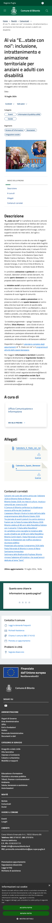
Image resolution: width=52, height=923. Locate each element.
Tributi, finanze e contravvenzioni (15, 779)
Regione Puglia (10, 2)
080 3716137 (15, 837)
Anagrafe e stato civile (10, 748)
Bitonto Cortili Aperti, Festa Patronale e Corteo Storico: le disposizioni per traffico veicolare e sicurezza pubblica (23, 539)
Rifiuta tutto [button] (26, 913)
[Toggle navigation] (4, 10)
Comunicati (24, 21)
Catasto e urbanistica (10, 757)
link (3, 902)
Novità (14, 21)
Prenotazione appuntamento (13, 861)
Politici (4, 730)
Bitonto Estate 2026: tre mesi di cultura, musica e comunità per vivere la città (24, 503)
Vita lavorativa (7, 751)
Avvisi (4, 806)
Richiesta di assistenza (11, 870)
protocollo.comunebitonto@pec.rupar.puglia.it (25, 849)
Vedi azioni (21, 104)
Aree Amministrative (10, 721)
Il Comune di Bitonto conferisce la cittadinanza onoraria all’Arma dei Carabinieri (23, 509)
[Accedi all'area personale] (42, 3)
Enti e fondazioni (8, 727)
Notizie (4, 800)
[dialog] (26, 903)
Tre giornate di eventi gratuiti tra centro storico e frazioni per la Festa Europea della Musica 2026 (24, 521)
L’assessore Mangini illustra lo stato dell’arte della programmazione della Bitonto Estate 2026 (24, 515)
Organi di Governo (9, 718)
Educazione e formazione (11, 773)
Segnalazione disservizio (11, 864)
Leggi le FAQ (6, 867)
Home (5, 21)
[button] (25, 918)
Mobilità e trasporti (9, 760)
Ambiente (5, 782)
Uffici (3, 724)
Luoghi (4, 821)
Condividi (8, 104)
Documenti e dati (8, 736)
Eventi (4, 818)
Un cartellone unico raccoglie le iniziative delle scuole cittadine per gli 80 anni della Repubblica (23, 532)
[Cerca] (46, 10)
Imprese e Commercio (10, 754)
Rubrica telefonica (9, 840)
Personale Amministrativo (12, 733)
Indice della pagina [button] (15, 180)
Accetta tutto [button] (26, 908)
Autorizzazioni (7, 788)
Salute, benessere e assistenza (14, 785)
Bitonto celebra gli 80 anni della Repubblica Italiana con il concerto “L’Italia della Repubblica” (25, 526)
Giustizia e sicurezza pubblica (13, 776)
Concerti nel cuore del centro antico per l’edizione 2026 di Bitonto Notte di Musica (24, 497)
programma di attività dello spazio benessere (26, 348)
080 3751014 (27, 837)
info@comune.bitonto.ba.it (18, 846)
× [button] (49, 885)
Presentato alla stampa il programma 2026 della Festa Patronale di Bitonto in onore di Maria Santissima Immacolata (24, 548)
